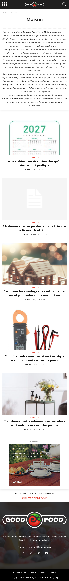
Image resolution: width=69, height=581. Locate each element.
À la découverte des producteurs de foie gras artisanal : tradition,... (35, 228)
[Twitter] (39, 553)
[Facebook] (23, 553)
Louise (27, 169)
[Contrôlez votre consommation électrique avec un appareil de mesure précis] (34, 329)
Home (5, 12)
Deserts (43, 572)
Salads (53, 572)
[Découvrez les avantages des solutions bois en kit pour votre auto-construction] (34, 264)
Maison (34, 157)
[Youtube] (46, 553)
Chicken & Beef (20, 572)
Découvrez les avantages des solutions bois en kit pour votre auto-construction (34, 293)
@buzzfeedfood (34, 498)
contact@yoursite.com (40, 547)
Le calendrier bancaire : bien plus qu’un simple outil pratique (34, 163)
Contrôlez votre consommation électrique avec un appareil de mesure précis (34, 358)
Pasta (33, 572)
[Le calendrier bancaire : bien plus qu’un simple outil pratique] (34, 134)
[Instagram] (31, 553)
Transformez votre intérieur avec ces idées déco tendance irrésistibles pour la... (34, 423)
